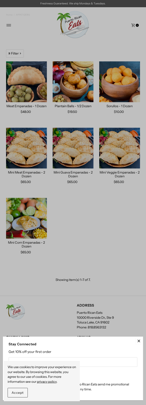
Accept (18, 393)
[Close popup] (139, 341)
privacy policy (47, 382)
